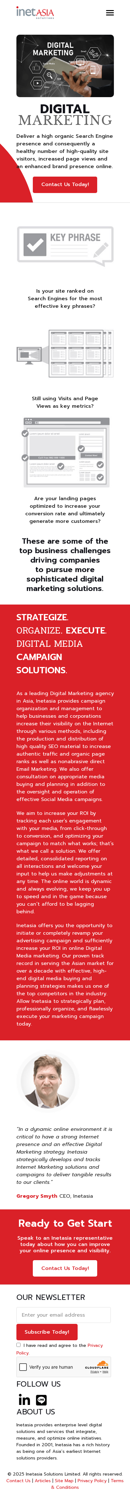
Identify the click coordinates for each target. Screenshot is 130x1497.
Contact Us (18, 1480)
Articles (43, 1480)
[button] (110, 12)
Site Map (64, 1480)
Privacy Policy (92, 1480)
